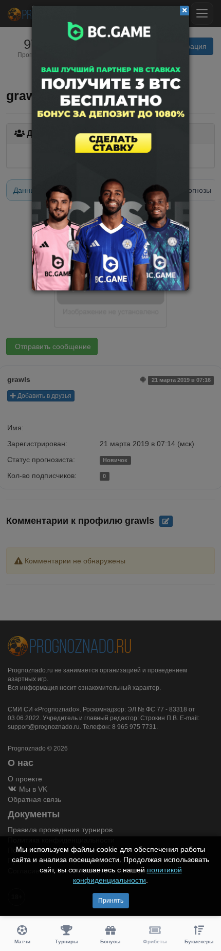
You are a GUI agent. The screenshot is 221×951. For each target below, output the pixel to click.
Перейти (110, 148)
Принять (110, 900)
